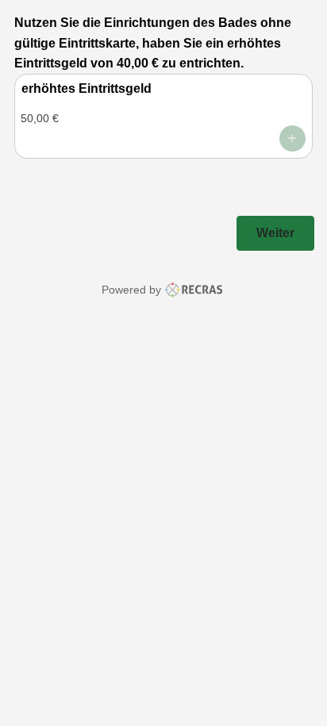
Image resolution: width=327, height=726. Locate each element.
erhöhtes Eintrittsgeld (86, 88)
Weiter (275, 233)
